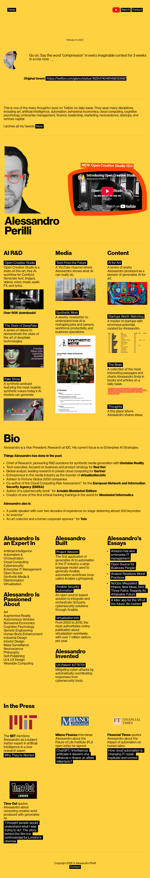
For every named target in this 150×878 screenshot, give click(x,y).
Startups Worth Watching (126, 316)
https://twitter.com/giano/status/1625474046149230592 (85, 78)
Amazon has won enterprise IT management (123, 554)
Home (11, 9)
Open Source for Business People (123, 566)
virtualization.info (67, 618)
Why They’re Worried (19, 755)
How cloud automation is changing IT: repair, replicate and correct (125, 754)
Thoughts (115, 406)
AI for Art (114, 262)
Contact (137, 9)
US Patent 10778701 (70, 665)
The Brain (115, 364)
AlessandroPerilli (32, 226)
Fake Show (12, 379)
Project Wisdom (67, 552)
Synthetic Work (67, 312)
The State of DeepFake (21, 325)
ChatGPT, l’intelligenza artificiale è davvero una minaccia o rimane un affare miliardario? (75, 756)
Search (125, 9)
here (39, 126)
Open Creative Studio (20, 262)
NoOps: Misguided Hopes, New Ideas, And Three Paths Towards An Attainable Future (129, 589)
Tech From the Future (71, 262)
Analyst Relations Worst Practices (128, 575)
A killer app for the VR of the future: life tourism (128, 602)
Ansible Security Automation (68, 588)
